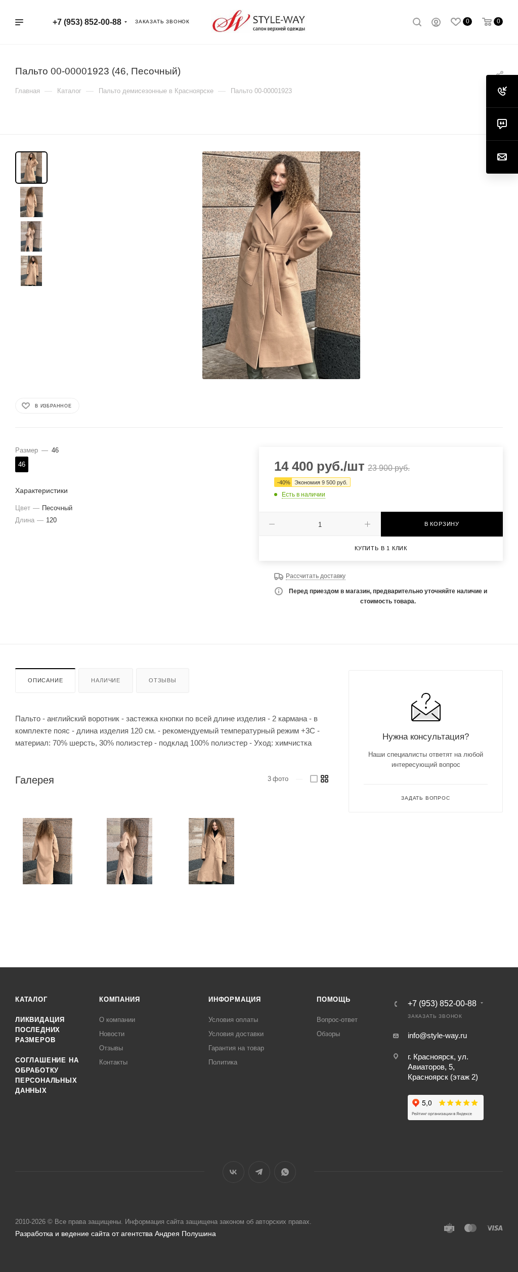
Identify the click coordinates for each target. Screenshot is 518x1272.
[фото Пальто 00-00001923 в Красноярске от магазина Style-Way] (281, 265)
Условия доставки (236, 1034)
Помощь (334, 999)
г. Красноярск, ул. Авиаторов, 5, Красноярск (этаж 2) (443, 1066)
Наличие (105, 680)
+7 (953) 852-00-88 (87, 22)
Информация (234, 999)
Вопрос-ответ (337, 1019)
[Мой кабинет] (436, 23)
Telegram (259, 1172)
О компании (117, 1019)
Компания (119, 999)
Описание (45, 680)
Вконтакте (233, 1172)
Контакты (113, 1062)
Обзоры (328, 1034)
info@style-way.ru (437, 1035)
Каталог (31, 999)
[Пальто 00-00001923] (48, 851)
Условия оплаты (233, 1019)
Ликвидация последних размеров (40, 1030)
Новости (111, 1034)
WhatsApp (285, 1172)
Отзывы (163, 680)
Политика (222, 1062)
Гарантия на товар (236, 1048)
